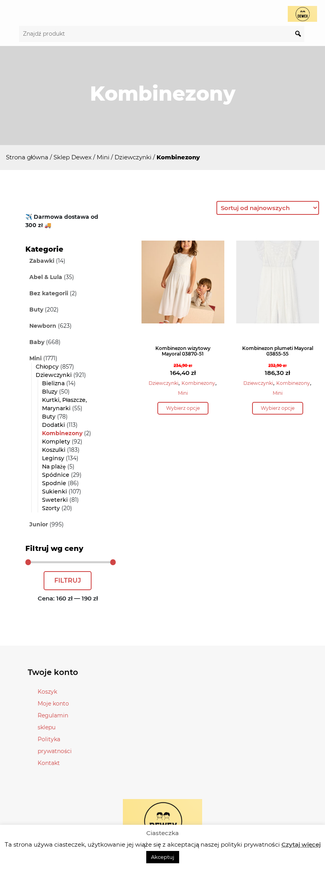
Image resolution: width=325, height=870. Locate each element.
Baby (36, 342)
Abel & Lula (45, 277)
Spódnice (55, 474)
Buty (36, 309)
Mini (103, 157)
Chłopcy (47, 366)
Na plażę (54, 466)
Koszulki (53, 449)
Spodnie (54, 483)
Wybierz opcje (183, 408)
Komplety (56, 441)
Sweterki (55, 499)
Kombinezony (62, 433)
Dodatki (53, 424)
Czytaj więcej (301, 844)
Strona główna (27, 157)
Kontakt (49, 763)
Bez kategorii (48, 293)
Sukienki (54, 491)
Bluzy (49, 391)
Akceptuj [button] (162, 857)
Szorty (51, 508)
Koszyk (47, 691)
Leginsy (53, 458)
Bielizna (53, 383)
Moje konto (53, 703)
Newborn (42, 325)
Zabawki (41, 260)
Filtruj (67, 580)
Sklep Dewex (73, 157)
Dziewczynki (133, 157)
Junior (38, 524)
